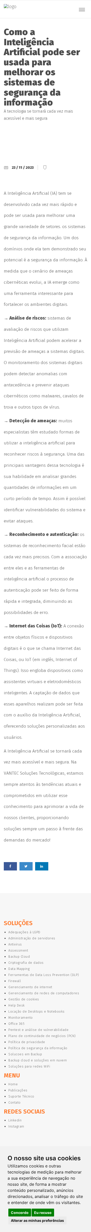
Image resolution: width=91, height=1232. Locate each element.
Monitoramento (20, 1017)
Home (13, 1084)
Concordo (20, 1212)
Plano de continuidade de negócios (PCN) (42, 1036)
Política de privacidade (26, 1042)
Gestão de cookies (23, 999)
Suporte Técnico (21, 1096)
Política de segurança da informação (37, 1048)
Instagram (16, 1126)
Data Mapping (19, 969)
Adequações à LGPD (24, 932)
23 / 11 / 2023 (23, 168)
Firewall (14, 981)
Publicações (18, 1090)
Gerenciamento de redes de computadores (43, 993)
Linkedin (14, 1120)
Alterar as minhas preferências (37, 1220)
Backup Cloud (19, 956)
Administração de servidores (31, 938)
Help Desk (16, 1005)
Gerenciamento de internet (30, 987)
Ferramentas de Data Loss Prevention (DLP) (43, 975)
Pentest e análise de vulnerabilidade (38, 1030)
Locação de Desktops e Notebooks (36, 1011)
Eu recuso (43, 1212)
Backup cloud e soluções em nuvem (37, 1060)
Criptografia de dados (26, 963)
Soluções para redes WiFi (29, 1066)
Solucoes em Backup (25, 1054)
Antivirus (15, 944)
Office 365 (16, 1024)
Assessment (18, 950)
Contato (14, 1102)
